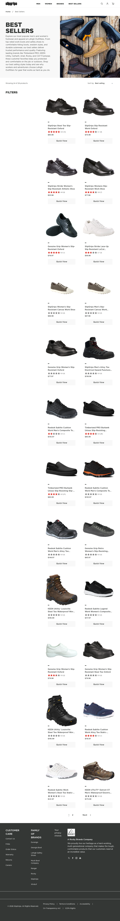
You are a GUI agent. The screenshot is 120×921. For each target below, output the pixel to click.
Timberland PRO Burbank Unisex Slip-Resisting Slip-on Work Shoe (60, 491)
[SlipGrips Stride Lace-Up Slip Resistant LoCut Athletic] (98, 227)
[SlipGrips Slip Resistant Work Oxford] (98, 106)
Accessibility (85, 904)
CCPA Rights (70, 908)
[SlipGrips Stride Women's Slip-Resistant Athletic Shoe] (61, 167)
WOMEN (48, 4)
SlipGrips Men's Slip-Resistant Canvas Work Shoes (96, 309)
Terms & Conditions (67, 904)
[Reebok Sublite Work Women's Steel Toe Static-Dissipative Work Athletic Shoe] (61, 771)
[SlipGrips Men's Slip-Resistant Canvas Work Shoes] (98, 288)
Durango (34, 842)
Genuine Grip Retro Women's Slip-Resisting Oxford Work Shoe (96, 551)
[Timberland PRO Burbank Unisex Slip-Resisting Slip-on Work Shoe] (61, 469)
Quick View (61, 141)
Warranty (9, 855)
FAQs (8, 844)
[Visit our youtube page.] (80, 859)
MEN (38, 4)
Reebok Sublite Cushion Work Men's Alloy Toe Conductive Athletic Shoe (60, 551)
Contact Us (10, 839)
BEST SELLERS (75, 4)
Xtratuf (34, 884)
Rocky (33, 874)
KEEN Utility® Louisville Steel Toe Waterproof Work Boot (61, 611)
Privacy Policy (48, 904)
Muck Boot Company (35, 862)
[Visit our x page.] (69, 859)
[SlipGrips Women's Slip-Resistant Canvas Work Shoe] (61, 288)
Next (85, 815)
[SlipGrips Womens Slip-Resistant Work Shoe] (98, 167)
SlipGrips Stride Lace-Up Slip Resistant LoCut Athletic (97, 249)
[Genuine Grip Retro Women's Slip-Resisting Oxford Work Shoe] (98, 529)
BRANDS (60, 4)
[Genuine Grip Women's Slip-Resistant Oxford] (61, 227)
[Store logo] (11, 4)
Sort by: (91, 83)
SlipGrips (34, 879)
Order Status (11, 849)
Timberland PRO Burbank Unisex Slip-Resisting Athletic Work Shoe (97, 430)
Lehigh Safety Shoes (36, 854)
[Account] (107, 4)
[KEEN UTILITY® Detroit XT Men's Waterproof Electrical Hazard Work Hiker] (98, 771)
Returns (9, 860)
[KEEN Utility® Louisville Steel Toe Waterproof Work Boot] (61, 590)
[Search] (101, 4)
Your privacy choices (57, 833)
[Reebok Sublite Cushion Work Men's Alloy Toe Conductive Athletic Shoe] (61, 529)
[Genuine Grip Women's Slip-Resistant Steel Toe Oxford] (98, 650)
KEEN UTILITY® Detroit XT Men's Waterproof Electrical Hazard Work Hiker (98, 793)
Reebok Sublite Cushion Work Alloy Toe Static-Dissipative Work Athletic (97, 732)
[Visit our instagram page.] (76, 859)
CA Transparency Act (51, 908)
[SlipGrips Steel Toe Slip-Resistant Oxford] (61, 106)
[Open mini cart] (113, 4)
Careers (9, 865)
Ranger (34, 868)
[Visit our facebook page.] (72, 859)
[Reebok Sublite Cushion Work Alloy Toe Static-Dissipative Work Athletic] (98, 710)
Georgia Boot (36, 847)
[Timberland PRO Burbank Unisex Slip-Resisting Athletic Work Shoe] (98, 408)
